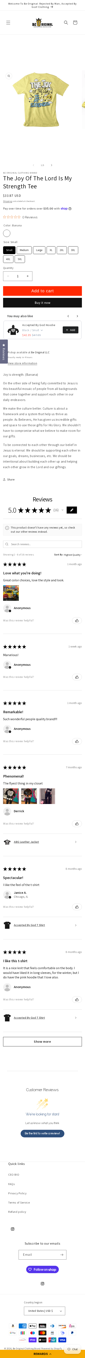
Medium (24, 249)
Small (9, 249)
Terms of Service (19, 1202)
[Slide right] (51, 165)
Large (39, 249)
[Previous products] (68, 316)
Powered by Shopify (51, 1348)
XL (51, 249)
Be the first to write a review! (42, 1133)
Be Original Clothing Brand (27, 1348)
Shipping (7, 201)
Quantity (8, 268)
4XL (8, 258)
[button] (42, 1354)
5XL (20, 258)
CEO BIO (13, 1174)
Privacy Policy (17, 1193)
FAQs (11, 1184)
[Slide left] (33, 165)
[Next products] (77, 316)
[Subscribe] (61, 1255)
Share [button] (11, 479)
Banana (6, 233)
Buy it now (43, 303)
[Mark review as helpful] (77, 620)
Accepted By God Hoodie (38, 325)
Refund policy (17, 1212)
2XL (62, 249)
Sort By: (59, 554)
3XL (73, 249)
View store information (22, 363)
